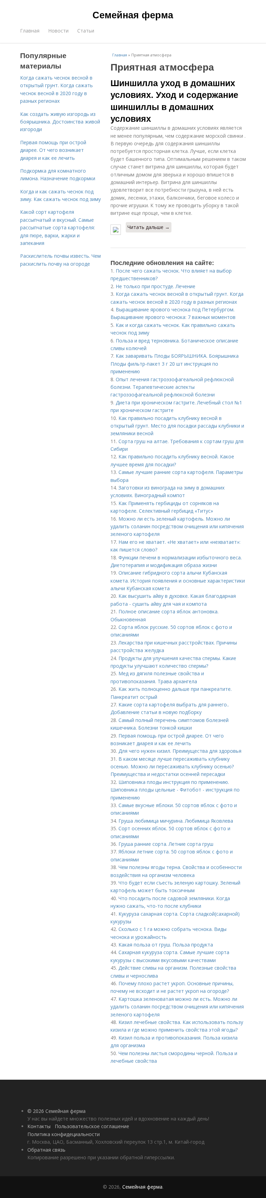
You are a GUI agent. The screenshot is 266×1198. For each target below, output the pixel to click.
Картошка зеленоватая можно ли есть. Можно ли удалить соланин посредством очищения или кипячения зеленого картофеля (177, 1007)
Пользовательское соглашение (92, 1126)
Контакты (39, 1126)
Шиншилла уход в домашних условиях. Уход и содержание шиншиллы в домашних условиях (174, 100)
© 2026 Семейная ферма (56, 1111)
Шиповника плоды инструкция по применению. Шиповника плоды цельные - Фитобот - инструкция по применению (175, 790)
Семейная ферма (132, 14)
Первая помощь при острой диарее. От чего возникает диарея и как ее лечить (53, 150)
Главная (29, 30)
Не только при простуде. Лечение (155, 286)
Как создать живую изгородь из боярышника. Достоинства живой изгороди (60, 122)
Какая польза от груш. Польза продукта (165, 944)
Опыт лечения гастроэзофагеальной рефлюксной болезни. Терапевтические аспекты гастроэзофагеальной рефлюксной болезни (172, 387)
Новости (58, 30)
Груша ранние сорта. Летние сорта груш (165, 844)
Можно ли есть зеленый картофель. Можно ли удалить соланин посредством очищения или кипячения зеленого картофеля (177, 526)
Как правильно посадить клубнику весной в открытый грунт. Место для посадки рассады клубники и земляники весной (177, 426)
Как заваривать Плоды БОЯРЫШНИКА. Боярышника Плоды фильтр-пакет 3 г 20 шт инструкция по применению (174, 364)
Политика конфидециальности (63, 1134)
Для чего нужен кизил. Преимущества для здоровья (179, 751)
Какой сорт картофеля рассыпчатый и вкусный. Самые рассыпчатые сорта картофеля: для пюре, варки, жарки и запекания (57, 227)
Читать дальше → (148, 227)
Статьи (85, 30)
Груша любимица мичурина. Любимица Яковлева (175, 820)
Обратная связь (46, 1149)
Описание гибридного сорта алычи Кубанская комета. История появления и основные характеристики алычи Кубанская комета (177, 580)
